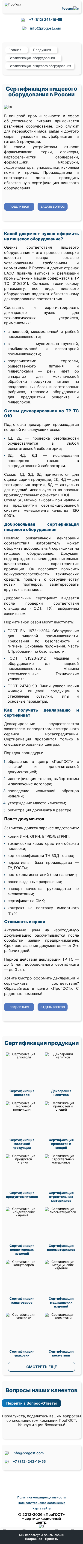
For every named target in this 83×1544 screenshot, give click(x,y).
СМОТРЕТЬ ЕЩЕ (41, 1367)
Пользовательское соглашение (41, 1503)
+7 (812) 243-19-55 (45, 19)
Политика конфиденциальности (41, 1497)
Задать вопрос (53, 206)
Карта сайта (41, 1508)
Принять (51, 1538)
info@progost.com (45, 28)
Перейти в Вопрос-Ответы (31, 1403)
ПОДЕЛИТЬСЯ (19, 206)
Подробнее (33, 1538)
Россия (67, 8)
